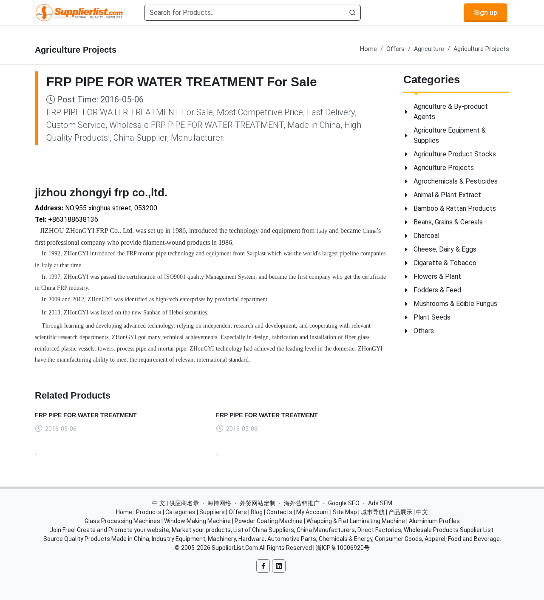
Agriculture (429, 49)
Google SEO (344, 503)
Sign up (485, 12)
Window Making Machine (197, 521)
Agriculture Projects (481, 49)
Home (368, 49)
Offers (395, 49)
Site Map (345, 512)
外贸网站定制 (257, 503)
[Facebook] (263, 566)
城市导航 (373, 512)
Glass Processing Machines (122, 521)
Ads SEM (380, 503)
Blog (257, 512)
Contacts (279, 512)
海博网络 (219, 503)
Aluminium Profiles (434, 521)
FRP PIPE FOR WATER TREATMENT (86, 415)
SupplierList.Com (235, 547)
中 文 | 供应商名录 (175, 503)
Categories (180, 512)
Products (149, 512)
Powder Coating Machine (269, 521)
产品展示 (400, 512)
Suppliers (212, 512)
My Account (312, 512)
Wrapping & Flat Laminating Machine (355, 521)
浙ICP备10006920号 (343, 547)
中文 (422, 512)
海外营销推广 (302, 503)
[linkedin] (279, 566)
